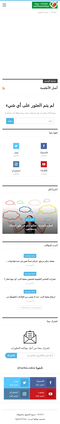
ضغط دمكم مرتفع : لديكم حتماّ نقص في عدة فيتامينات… (30, 261)
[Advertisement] (30, 46)
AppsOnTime (21, 419)
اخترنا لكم (30, 219)
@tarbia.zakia (26, 367)
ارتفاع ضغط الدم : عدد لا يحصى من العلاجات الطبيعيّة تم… (30, 297)
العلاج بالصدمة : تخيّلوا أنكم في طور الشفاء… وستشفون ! (30, 227)
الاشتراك (11, 355)
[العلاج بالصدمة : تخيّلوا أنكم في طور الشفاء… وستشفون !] (30, 216)
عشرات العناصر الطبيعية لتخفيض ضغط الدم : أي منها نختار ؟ (30, 279)
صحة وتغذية (30, 256)
